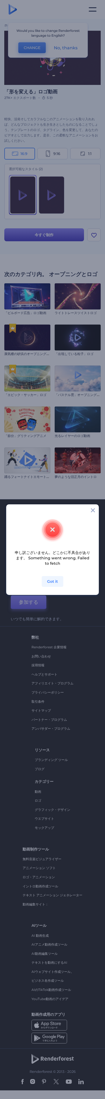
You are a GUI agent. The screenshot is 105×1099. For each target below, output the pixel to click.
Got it (52, 581)
